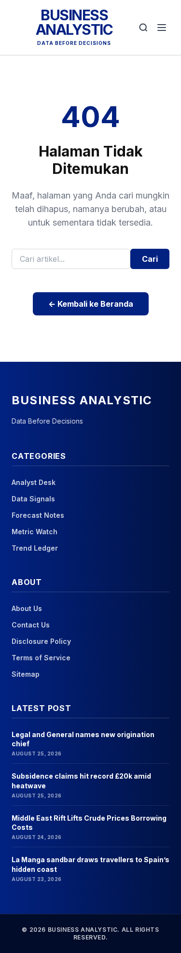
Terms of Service (41, 658)
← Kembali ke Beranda (90, 304)
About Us (27, 608)
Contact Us (31, 625)
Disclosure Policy (41, 641)
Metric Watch (34, 531)
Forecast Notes (38, 515)
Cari (150, 259)
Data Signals (33, 499)
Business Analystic (74, 22)
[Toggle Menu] (161, 27)
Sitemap (26, 674)
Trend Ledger (35, 548)
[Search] (143, 27)
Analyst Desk (34, 482)
